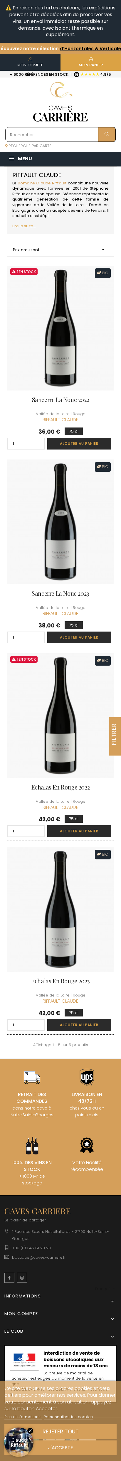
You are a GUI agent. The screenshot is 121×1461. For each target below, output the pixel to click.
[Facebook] (9, 1277)
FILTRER (114, 734)
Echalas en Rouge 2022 (60, 787)
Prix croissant (59, 250)
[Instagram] (22, 1277)
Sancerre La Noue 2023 (60, 593)
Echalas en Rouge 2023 (60, 981)
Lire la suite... (24, 226)
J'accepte (60, 1447)
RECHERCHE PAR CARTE (29, 146)
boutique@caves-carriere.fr (39, 1257)
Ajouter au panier (79, 443)
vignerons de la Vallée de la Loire (48, 205)
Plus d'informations (23, 1417)
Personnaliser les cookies (68, 1417)
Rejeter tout (61, 1431)
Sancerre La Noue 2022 (60, 399)
